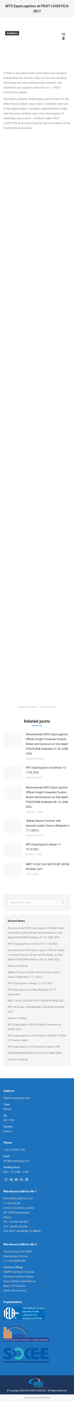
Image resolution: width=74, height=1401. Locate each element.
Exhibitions (12, 33)
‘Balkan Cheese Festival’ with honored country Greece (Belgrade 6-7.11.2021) (48, 825)
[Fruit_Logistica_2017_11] (37, 158)
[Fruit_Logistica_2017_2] (37, 336)
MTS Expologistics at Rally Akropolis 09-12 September (32, 992)
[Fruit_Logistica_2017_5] (37, 480)
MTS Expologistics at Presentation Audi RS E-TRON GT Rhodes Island (37, 1038)
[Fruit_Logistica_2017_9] (37, 672)
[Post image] (12, 740)
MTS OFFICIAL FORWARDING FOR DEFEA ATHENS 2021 (36, 1009)
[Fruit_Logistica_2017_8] (37, 624)
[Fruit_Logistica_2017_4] (37, 432)
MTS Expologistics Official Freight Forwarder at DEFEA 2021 (34, 1027)
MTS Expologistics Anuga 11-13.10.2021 (44, 847)
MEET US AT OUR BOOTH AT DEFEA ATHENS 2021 (47, 867)
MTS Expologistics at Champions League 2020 (34, 1046)
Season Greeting (17, 1018)
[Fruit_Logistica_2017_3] (37, 384)
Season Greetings (18, 965)
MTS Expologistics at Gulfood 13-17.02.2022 (46, 770)
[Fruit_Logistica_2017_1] (37, 288)
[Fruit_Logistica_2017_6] (37, 528)
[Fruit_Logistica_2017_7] (37, 576)
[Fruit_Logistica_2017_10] (37, 221)
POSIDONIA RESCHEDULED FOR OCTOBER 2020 (34, 1053)
